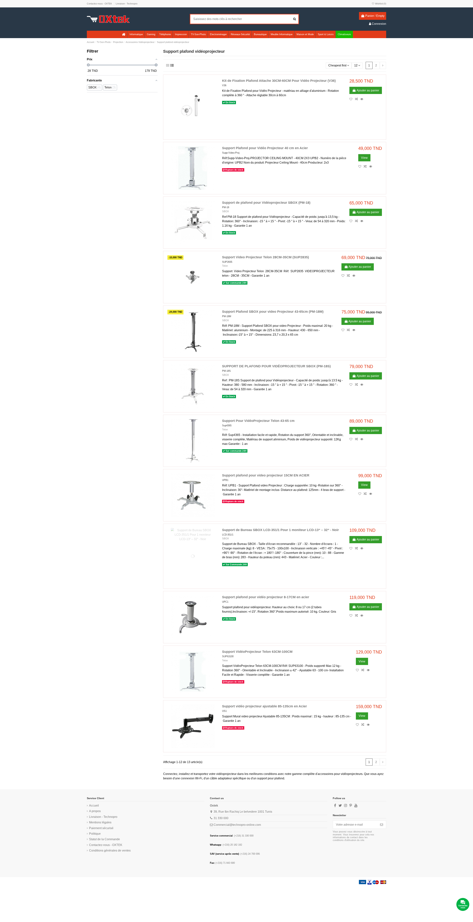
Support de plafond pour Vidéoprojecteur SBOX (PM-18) (266, 202)
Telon (225, 265)
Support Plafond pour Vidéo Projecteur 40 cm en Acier (265, 148)
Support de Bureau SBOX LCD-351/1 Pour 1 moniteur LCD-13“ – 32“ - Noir (280, 530)
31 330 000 (221, 818)
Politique (95, 833)
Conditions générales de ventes (110, 850)
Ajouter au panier (368, 90)
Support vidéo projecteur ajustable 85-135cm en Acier (264, 706)
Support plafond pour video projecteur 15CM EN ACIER (265, 475)
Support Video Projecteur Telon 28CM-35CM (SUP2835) (265, 257)
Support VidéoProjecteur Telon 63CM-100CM (257, 652)
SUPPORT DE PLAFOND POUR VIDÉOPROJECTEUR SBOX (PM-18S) (276, 366)
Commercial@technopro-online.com (237, 824)
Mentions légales (100, 822)
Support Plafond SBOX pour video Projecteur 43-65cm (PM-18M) (273, 311)
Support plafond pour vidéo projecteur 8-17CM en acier (265, 597)
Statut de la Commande (104, 839)
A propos (95, 811)
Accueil (94, 805)
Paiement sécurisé (101, 828)
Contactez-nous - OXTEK (100, 3)
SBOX (225, 211)
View (364, 157)
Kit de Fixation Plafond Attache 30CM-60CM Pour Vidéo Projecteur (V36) (279, 81)
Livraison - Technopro (126, 3)
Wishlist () (380, 3)
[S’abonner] (381, 825)
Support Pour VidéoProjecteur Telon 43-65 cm (258, 421)
